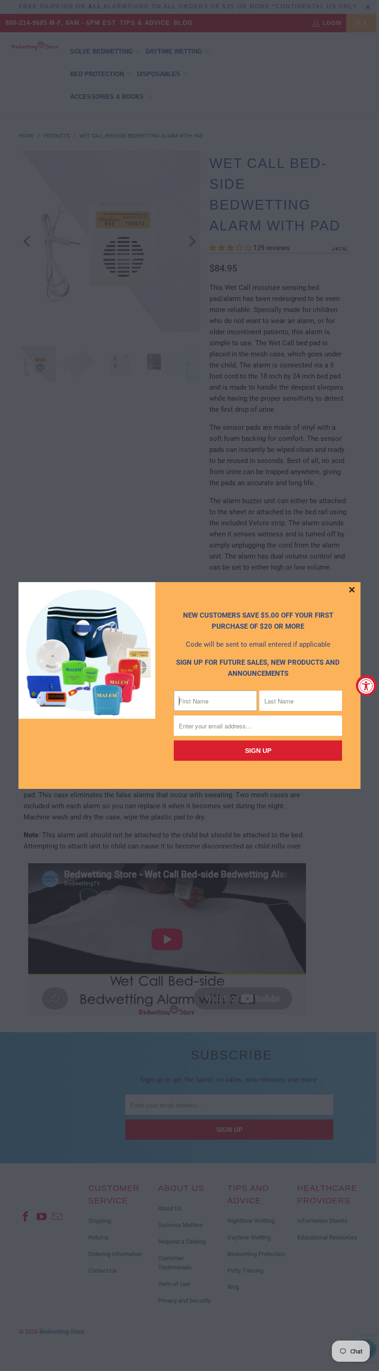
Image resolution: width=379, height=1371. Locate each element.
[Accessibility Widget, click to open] (366, 685)
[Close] (352, 590)
